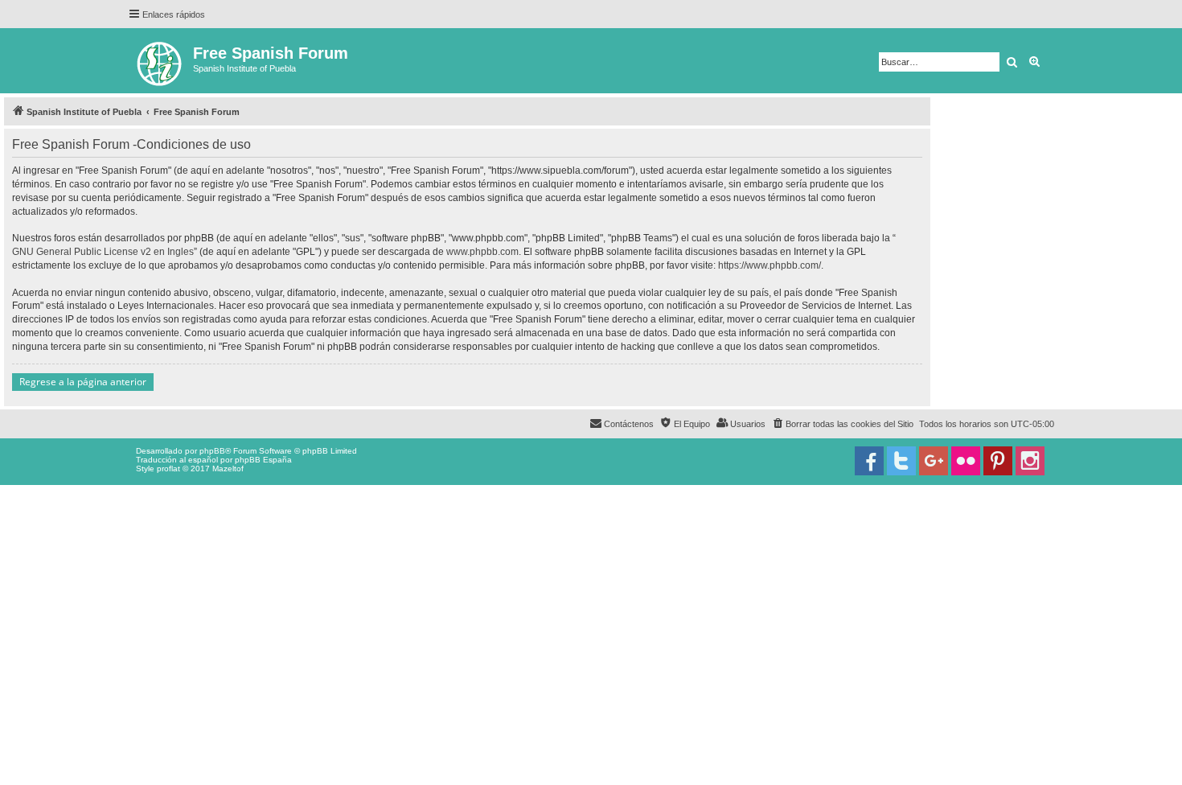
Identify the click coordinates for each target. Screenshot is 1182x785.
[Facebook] (869, 460)
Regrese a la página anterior (82, 381)
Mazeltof (228, 468)
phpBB (212, 450)
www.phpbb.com (482, 251)
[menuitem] (842, 424)
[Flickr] (965, 460)
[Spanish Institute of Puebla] (160, 60)
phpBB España (263, 459)
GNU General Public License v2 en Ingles (103, 251)
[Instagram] (1030, 460)
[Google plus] (933, 460)
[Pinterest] (997, 460)
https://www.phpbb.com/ (769, 265)
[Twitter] (901, 460)
